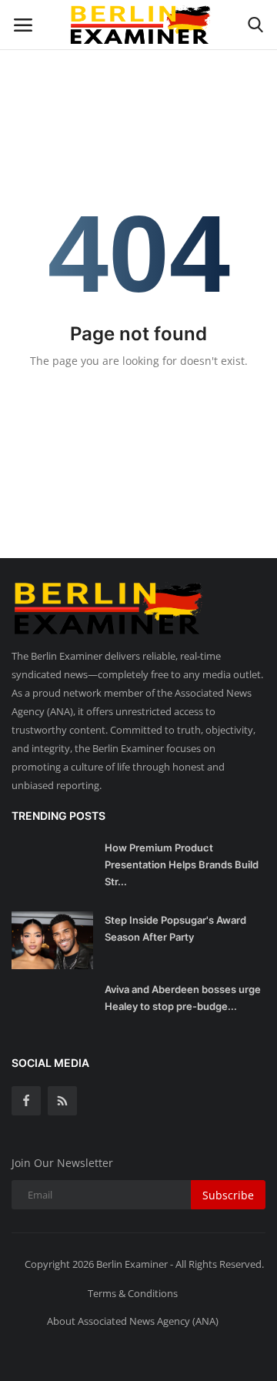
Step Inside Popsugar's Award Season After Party (175, 928)
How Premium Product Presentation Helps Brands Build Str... (182, 864)
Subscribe (228, 1195)
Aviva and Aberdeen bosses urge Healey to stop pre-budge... (183, 997)
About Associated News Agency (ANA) (133, 1321)
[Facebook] (26, 1100)
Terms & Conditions (133, 1293)
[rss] (62, 1100)
